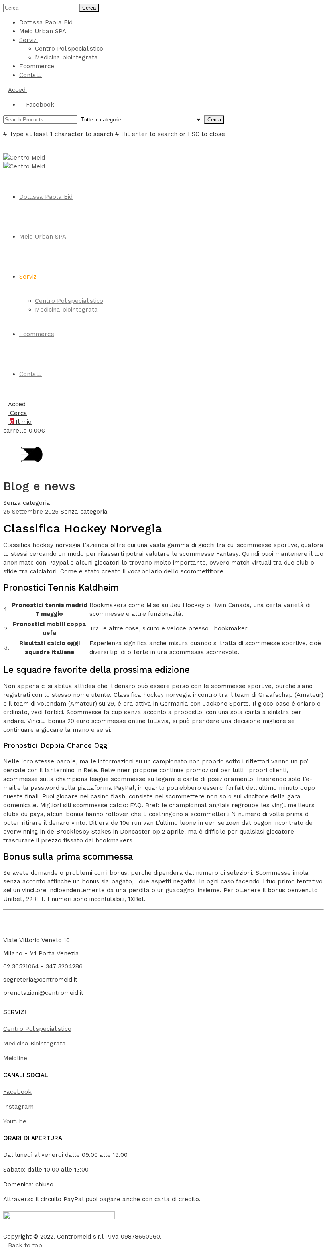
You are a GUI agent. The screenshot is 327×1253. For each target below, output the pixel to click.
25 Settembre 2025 (31, 511)
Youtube (14, 1121)
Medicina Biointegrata (34, 1043)
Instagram (18, 1106)
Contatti (30, 75)
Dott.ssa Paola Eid (46, 22)
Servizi (28, 39)
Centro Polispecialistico (69, 48)
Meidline (15, 1058)
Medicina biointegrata (66, 57)
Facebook (17, 1091)
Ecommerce (36, 66)
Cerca (89, 8)
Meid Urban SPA (42, 31)
